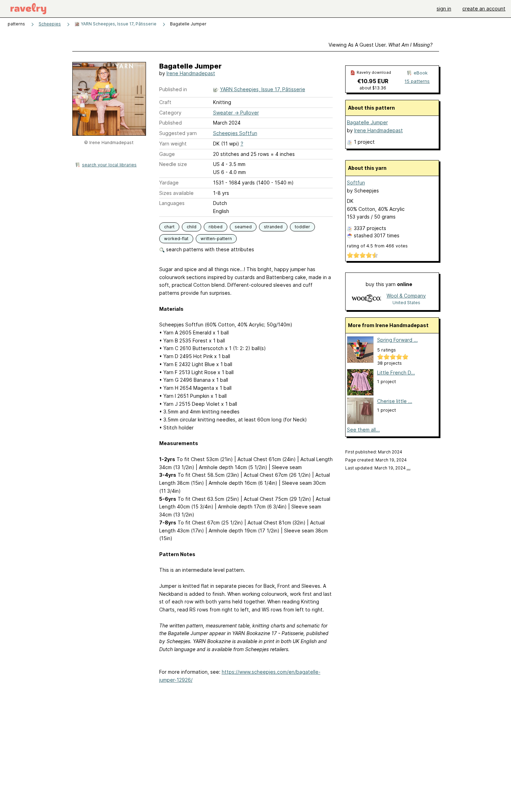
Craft (165, 102)
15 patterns (417, 81)
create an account (483, 8)
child (191, 226)
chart (169, 226)
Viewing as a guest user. (380, 45)
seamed (243, 226)
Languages (172, 203)
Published (170, 123)
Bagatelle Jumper (367, 122)
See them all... (363, 430)
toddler (302, 226)
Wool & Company (406, 296)
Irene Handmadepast (191, 73)
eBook (421, 73)
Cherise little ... (394, 401)
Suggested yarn (178, 133)
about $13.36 (372, 87)
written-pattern (216, 238)
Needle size (173, 164)
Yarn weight (173, 144)
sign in (444, 8)
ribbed (215, 226)
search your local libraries (109, 164)
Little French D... (396, 372)
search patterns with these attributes (209, 249)
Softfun (356, 182)
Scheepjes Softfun (235, 133)
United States (406, 302)
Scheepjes (50, 23)
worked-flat (176, 238)
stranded (273, 226)
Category (170, 113)
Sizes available (176, 193)
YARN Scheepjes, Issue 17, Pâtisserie (118, 23)
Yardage (169, 182)
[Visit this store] (366, 299)
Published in (173, 89)
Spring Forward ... (397, 340)
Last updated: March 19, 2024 (378, 467)
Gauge (167, 154)
